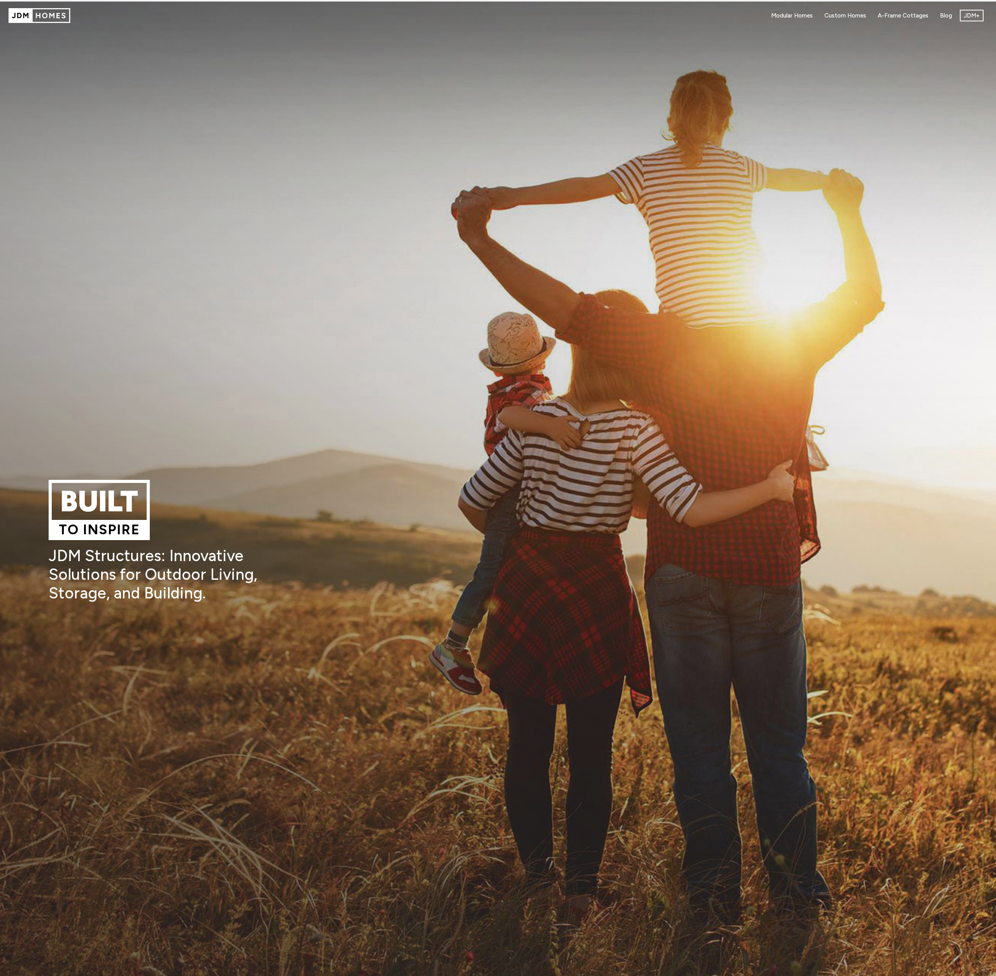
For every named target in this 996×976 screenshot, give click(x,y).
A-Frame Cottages (903, 15)
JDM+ (972, 15)
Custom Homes (845, 15)
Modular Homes (792, 15)
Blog (946, 15)
